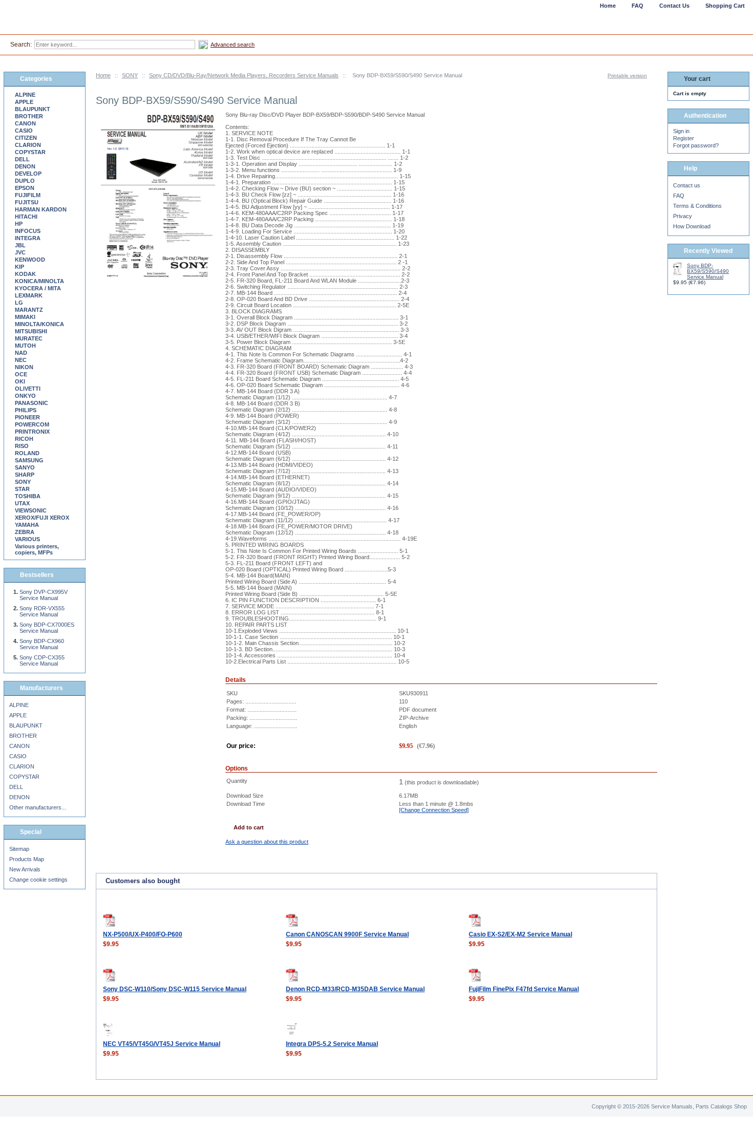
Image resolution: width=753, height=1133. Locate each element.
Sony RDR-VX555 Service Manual (42, 611)
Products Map (26, 859)
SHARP (24, 475)
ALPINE (25, 95)
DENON (25, 166)
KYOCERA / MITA (38, 288)
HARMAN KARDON (41, 209)
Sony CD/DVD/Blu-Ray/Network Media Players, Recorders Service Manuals (244, 75)
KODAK (25, 274)
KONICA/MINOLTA (39, 281)
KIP (19, 267)
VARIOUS (27, 539)
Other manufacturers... (37, 807)
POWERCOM (32, 424)
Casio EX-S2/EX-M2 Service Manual (520, 934)
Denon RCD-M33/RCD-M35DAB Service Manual (355, 989)
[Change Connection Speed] (434, 810)
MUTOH (25, 346)
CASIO (24, 130)
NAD (21, 353)
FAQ (678, 196)
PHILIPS (25, 410)
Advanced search (233, 44)
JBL (20, 245)
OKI (20, 381)
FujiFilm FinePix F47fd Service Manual (524, 989)
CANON (25, 123)
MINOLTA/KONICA (39, 324)
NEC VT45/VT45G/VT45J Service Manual (161, 1044)
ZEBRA (24, 532)
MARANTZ (29, 310)
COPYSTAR (30, 152)
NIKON (24, 367)
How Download (691, 226)
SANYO (25, 467)
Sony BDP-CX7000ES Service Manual (46, 628)
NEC (21, 360)
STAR (22, 489)
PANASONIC (31, 403)
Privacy (682, 216)
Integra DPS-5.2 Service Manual (332, 1044)
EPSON (24, 188)
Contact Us (674, 6)
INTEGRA (27, 238)
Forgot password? (696, 145)
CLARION (28, 145)
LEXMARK (29, 295)
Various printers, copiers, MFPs (37, 549)
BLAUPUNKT (32, 109)
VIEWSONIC (31, 510)
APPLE (24, 102)
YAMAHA (27, 525)
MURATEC (29, 338)
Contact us (686, 185)
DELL (22, 159)
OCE (21, 374)
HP (19, 224)
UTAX (22, 503)
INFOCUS (27, 231)
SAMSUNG (29, 460)
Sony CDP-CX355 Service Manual (42, 660)
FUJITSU (26, 202)
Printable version (627, 75)
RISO (22, 446)
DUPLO (25, 181)
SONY (130, 75)
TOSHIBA (27, 496)
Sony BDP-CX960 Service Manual (41, 644)
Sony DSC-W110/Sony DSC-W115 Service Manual (174, 989)
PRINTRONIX (32, 432)
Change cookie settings (38, 880)
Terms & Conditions (697, 206)
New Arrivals (24, 869)
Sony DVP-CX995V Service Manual (43, 595)
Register (683, 138)
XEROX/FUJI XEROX (42, 518)
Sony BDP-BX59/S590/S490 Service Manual (708, 271)
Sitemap (19, 849)
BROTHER (29, 116)
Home (103, 75)
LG (19, 303)
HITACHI (26, 216)
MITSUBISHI (31, 331)
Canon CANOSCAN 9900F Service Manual (347, 934)
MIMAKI (25, 317)
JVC (20, 252)
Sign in (681, 131)
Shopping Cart (725, 6)
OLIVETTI (27, 389)
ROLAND (27, 453)
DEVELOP (28, 173)
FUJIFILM (27, 195)
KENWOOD (30, 259)
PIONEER (27, 417)
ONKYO (25, 396)
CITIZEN (26, 138)
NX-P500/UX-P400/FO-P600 (142, 934)
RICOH (24, 439)
